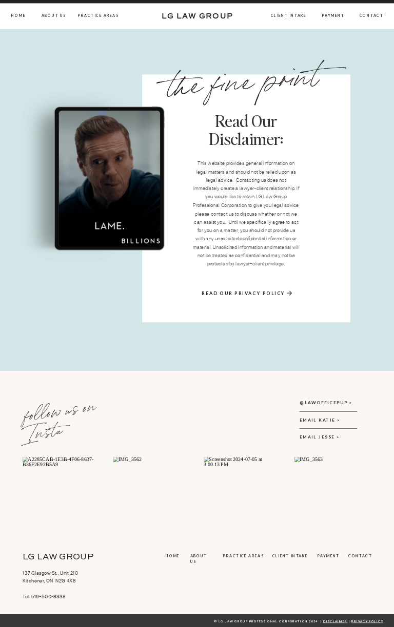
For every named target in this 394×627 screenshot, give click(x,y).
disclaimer (335, 621)
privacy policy (367, 621)
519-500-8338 (48, 596)
